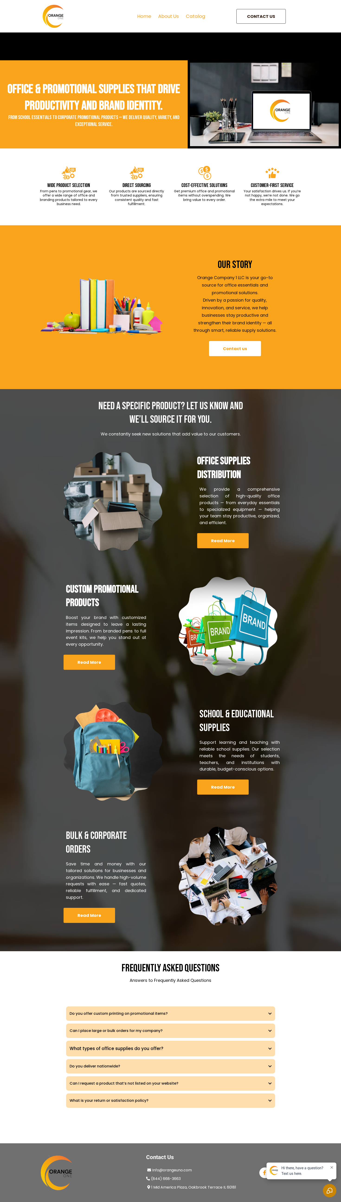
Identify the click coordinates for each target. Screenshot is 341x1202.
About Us (168, 16)
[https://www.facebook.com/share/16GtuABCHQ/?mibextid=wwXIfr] (264, 1172)
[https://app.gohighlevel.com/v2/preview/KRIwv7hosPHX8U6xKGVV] (88, 1172)
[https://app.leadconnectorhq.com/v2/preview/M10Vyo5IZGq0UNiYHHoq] (53, 16)
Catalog (195, 16)
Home (144, 16)
